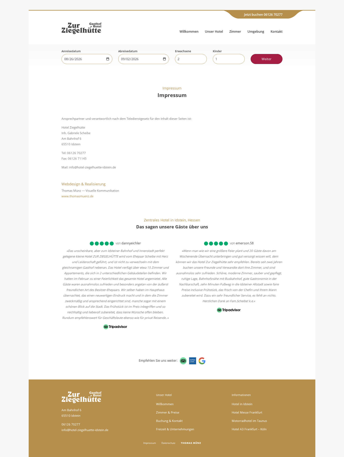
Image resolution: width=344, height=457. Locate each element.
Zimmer (235, 31)
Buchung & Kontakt (169, 421)
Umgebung (255, 31)
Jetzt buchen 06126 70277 (263, 14)
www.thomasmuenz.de (77, 196)
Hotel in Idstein (242, 404)
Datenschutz (168, 443)
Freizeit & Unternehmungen (175, 429)
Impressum (149, 443)
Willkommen (189, 31)
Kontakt (276, 31)
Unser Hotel (214, 31)
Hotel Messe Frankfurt (247, 412)
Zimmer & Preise (167, 412)
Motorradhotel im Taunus (249, 421)
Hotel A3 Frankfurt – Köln (249, 429)
